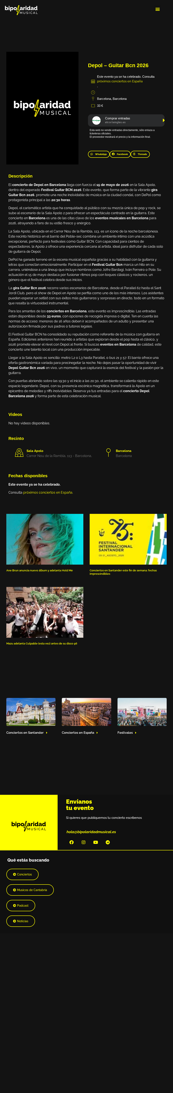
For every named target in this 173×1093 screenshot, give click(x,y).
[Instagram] (83, 842)
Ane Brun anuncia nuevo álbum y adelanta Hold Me (39, 570)
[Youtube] (95, 842)
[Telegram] (107, 842)
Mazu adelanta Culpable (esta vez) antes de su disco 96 (41, 643)
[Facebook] (71, 842)
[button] (157, 8)
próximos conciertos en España (120, 81)
